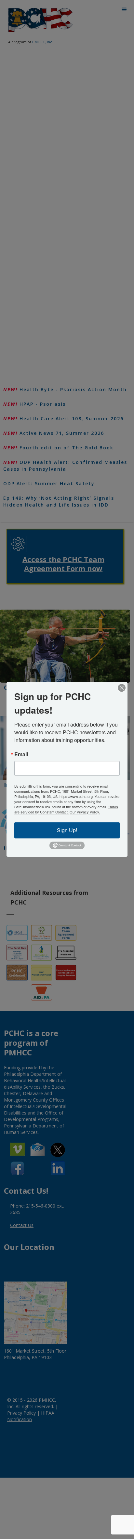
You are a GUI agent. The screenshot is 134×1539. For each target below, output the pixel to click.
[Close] (122, 688)
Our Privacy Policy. (85, 811)
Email (21, 754)
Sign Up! (67, 830)
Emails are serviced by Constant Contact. (66, 809)
